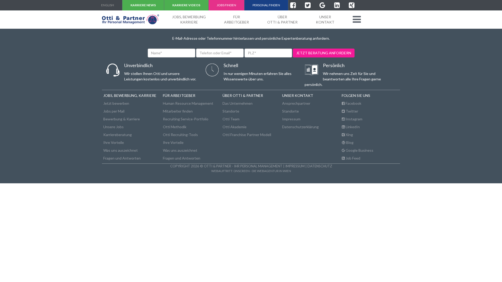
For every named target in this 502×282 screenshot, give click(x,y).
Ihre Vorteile (113, 142)
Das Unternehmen (238, 103)
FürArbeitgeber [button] (236, 19)
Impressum (291, 119)
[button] (357, 19)
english (107, 5)
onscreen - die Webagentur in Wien (262, 171)
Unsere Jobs (113, 127)
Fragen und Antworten (122, 158)
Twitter (351, 111)
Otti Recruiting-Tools (180, 134)
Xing (349, 134)
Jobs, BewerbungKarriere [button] (189, 19)
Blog (349, 142)
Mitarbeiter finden (178, 111)
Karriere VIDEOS (186, 5)
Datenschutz (319, 166)
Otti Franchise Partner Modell (247, 134)
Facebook (353, 103)
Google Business (359, 150)
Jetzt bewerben (116, 103)
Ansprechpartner (296, 103)
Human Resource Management (188, 103)
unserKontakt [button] (325, 19)
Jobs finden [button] (226, 5)
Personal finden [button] (266, 5)
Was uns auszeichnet (120, 150)
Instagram (353, 119)
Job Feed (352, 158)
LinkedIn (352, 127)
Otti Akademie (235, 127)
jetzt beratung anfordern (323, 53)
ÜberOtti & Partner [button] (282, 19)
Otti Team (231, 119)
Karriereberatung (117, 134)
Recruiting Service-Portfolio (185, 119)
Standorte (231, 111)
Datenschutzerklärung (300, 127)
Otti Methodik (174, 127)
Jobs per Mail (113, 111)
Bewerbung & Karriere (121, 119)
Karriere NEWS (143, 5)
